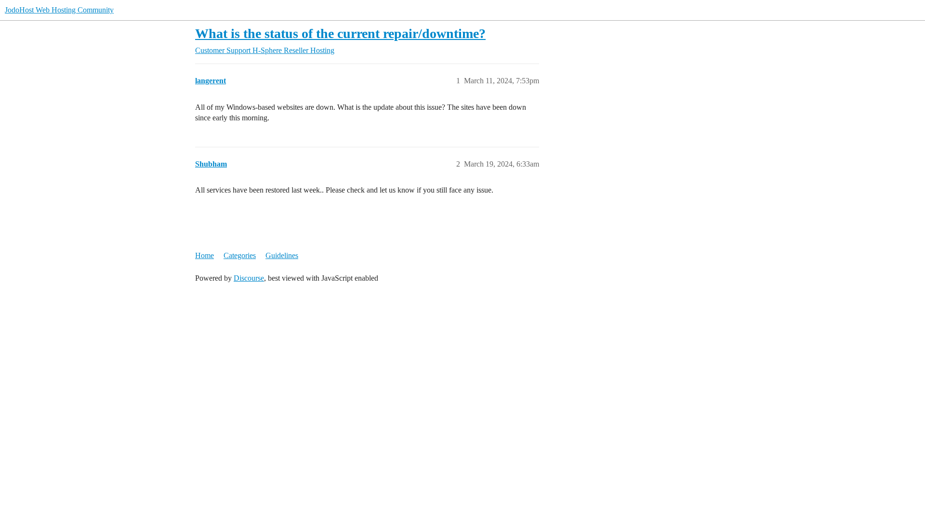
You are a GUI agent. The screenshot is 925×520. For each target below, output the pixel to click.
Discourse (249, 278)
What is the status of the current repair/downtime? (340, 33)
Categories (240, 255)
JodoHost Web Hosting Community (59, 10)
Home (204, 255)
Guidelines (281, 255)
